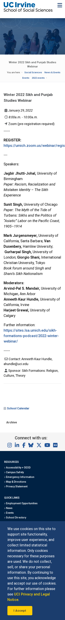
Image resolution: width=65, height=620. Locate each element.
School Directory (15, 517)
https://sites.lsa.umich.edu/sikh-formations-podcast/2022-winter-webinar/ (31, 335)
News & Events (52, 72)
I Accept (20, 610)
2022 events (38, 78)
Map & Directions (15, 481)
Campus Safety (14, 472)
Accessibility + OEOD (18, 467)
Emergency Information (19, 477)
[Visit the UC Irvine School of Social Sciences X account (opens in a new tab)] (39, 445)
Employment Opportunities (21, 503)
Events (25, 78)
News (8, 508)
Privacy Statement (16, 486)
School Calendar (18, 408)
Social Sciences (33, 72)
